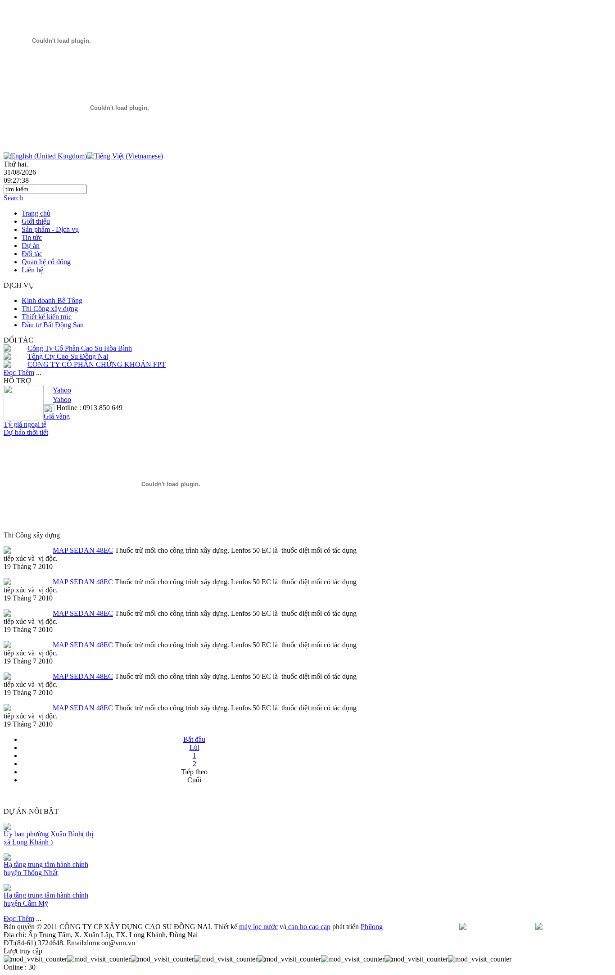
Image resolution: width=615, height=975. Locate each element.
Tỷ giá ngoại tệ (25, 424)
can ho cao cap (308, 926)
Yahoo (62, 390)
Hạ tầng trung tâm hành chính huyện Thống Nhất (46, 868)
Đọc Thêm (19, 372)
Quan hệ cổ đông (46, 262)
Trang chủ (36, 213)
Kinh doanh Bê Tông (52, 300)
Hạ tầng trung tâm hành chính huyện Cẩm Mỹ (46, 899)
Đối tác (32, 253)
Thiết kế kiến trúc (47, 316)
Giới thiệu (36, 221)
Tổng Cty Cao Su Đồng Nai (67, 356)
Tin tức (32, 237)
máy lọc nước (258, 926)
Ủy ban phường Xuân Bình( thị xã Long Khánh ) (48, 838)
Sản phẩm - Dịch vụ (50, 229)
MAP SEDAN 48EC (83, 550)
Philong (372, 926)
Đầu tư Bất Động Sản (53, 325)
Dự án (31, 245)
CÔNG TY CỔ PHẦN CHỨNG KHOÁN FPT (96, 364)
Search (13, 198)
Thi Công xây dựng (50, 308)
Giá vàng (57, 416)
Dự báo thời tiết (26, 432)
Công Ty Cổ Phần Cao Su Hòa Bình (79, 348)
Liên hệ (32, 270)
